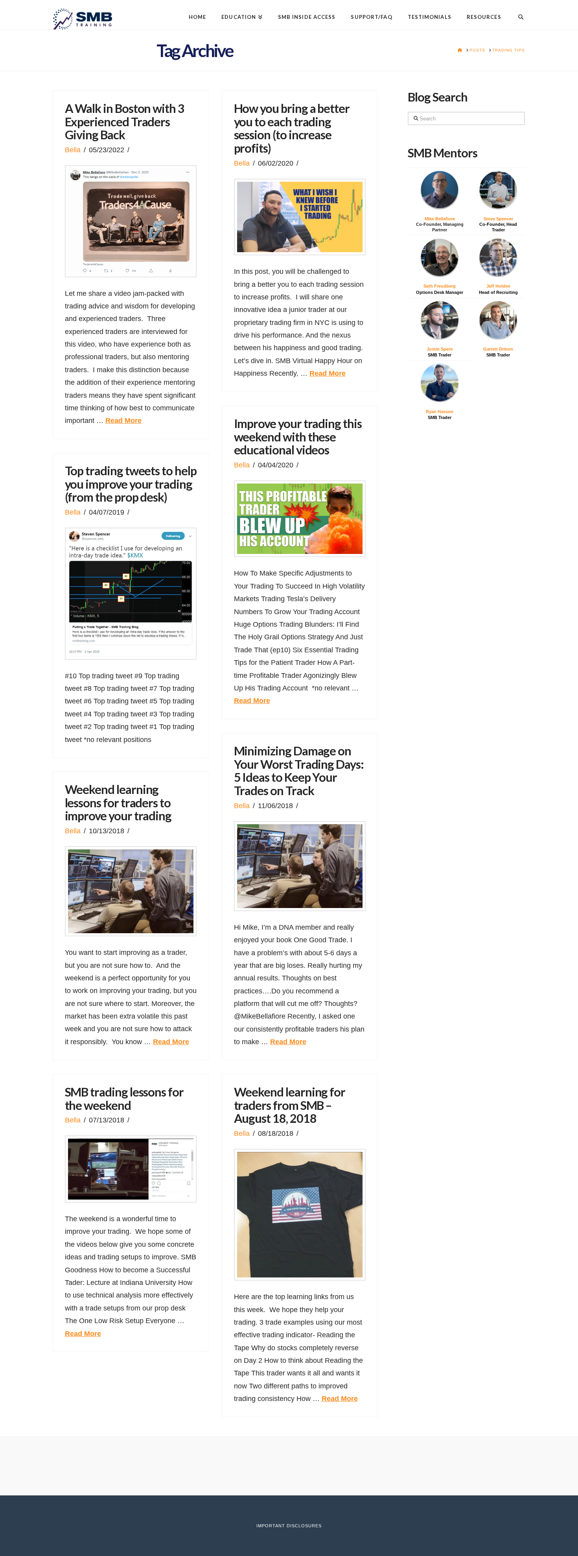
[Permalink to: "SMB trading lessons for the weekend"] (130, 1169)
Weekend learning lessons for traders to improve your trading (118, 802)
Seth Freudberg (439, 286)
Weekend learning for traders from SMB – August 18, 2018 (290, 1105)
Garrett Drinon (498, 349)
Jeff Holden (498, 286)
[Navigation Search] (517, 11)
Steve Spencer (498, 218)
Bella (73, 150)
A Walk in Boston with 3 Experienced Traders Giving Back (124, 121)
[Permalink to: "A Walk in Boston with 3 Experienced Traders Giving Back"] (130, 221)
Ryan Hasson (439, 411)
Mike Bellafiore (440, 218)
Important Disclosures (289, 1525)
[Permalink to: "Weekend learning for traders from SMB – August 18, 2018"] (300, 1214)
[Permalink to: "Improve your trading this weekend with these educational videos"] (300, 519)
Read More (123, 421)
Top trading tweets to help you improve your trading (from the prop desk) (131, 483)
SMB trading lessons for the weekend (124, 1099)
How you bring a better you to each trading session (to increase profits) (292, 128)
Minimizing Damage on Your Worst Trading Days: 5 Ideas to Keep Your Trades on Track (299, 771)
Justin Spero (440, 349)
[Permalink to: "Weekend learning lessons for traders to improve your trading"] (130, 891)
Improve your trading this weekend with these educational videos (298, 436)
